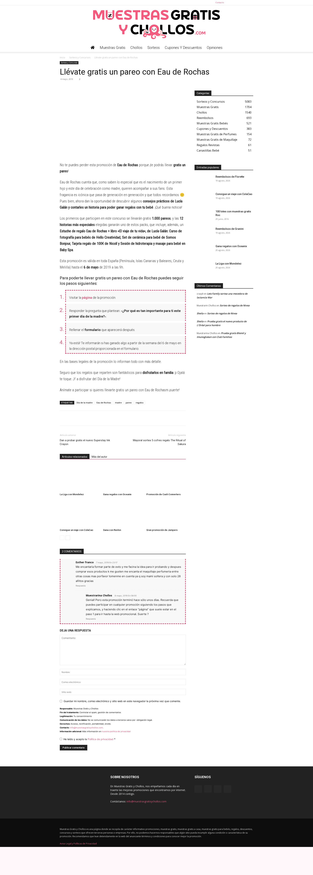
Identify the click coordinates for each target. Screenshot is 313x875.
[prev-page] (62, 538)
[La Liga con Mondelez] (79, 477)
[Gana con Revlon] (123, 513)
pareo (129, 402)
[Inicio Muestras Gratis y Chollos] (92, 47)
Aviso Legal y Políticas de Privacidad (78, 843)
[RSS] (244, 2)
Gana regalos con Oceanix (117, 494)
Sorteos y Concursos (79, 57)
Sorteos (153, 47)
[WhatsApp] (63, 87)
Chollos (136, 47)
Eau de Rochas (104, 402)
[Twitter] (250, 2)
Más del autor (99, 456)
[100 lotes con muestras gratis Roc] (204, 216)
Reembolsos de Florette (230, 176)
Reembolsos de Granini (230, 228)
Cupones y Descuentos (183, 47)
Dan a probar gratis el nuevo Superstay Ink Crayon (85, 442)
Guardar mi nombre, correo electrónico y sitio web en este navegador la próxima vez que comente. (122, 701)
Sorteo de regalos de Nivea (235, 305)
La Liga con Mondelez (72, 494)
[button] (249, 48)
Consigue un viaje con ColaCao (76, 530)
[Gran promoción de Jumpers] (166, 513)
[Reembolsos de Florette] (204, 181)
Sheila (200, 313)
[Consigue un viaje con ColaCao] (79, 513)
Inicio (62, 57)
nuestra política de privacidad (116, 731)
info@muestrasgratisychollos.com (86, 727)
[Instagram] (238, 2)
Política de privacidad (101, 739)
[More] (97, 87)
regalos (139, 402)
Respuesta (80, 585)
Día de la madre (85, 402)
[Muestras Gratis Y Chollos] (156, 24)
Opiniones (214, 47)
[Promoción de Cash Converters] (166, 477)
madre (118, 402)
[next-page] (68, 538)
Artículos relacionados (74, 456)
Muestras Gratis (112, 47)
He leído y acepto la (89, 739)
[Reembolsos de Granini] (204, 233)
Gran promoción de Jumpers (162, 530)
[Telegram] (71, 87)
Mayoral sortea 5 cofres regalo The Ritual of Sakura (159, 442)
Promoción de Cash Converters (163, 494)
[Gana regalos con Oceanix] (123, 477)
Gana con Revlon (112, 530)
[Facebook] (232, 2)
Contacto (219, 2)
